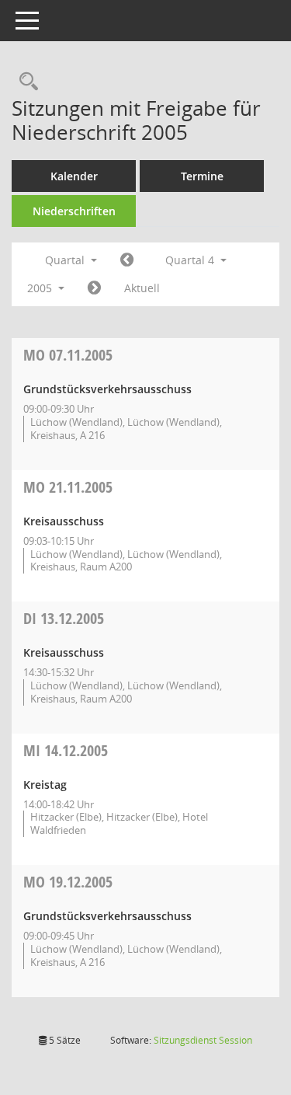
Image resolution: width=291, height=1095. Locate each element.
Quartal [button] (66, 260)
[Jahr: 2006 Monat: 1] (94, 288)
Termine (202, 176)
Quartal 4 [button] (191, 260)
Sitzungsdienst (203, 1040)
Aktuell (142, 288)
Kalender (74, 176)
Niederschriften (74, 211)
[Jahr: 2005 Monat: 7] (127, 260)
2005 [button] (41, 288)
